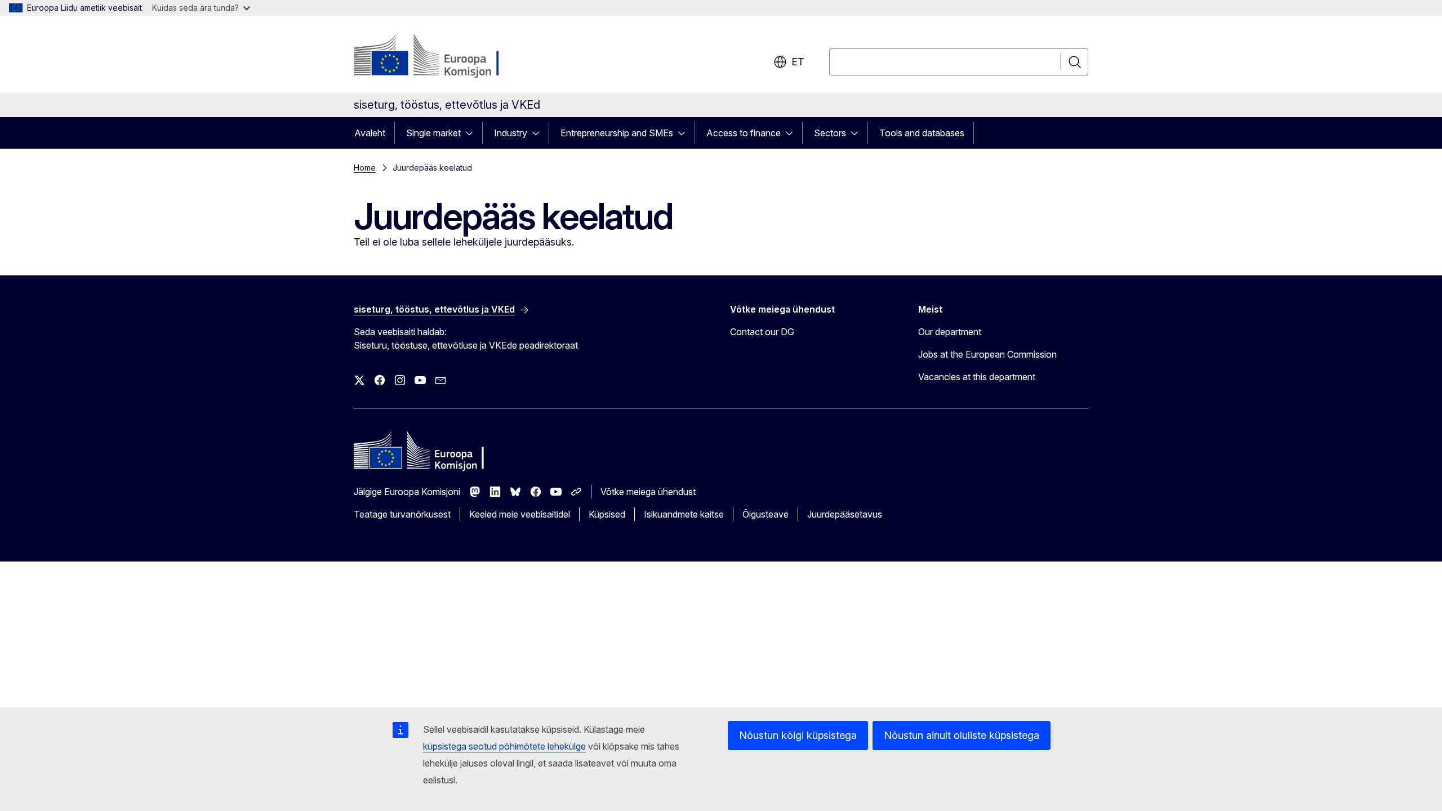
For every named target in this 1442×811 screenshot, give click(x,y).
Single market (433, 133)
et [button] (797, 62)
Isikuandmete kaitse (684, 514)
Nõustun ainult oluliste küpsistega (961, 735)
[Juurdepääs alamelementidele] (472, 133)
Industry (510, 133)
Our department (949, 331)
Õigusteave (765, 514)
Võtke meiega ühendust (648, 491)
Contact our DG (762, 331)
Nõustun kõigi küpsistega (798, 735)
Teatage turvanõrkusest (402, 514)
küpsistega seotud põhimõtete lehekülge (504, 746)
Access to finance (743, 133)
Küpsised (607, 514)
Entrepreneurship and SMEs (616, 133)
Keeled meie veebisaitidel (519, 514)
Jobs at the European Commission (987, 354)
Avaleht (369, 133)
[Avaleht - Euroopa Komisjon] (445, 56)
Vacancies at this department (976, 376)
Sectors (830, 133)
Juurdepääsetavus (844, 514)
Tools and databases (921, 133)
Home (365, 167)
